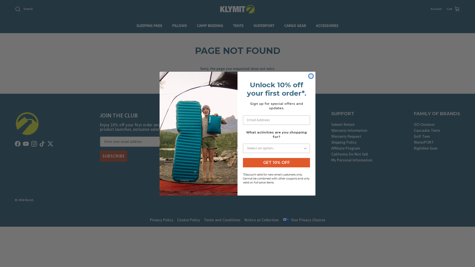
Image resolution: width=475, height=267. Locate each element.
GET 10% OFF (276, 162)
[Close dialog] (311, 76)
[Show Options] (305, 148)
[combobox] (275, 148)
